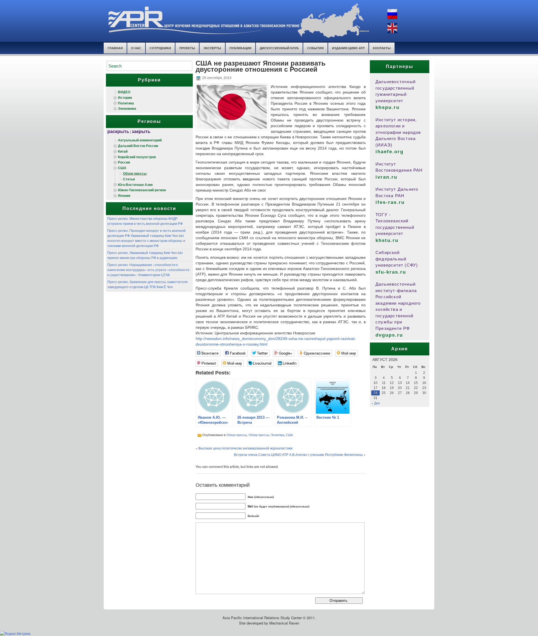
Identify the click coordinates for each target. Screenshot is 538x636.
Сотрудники (160, 48)
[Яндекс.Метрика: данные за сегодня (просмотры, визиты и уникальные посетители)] (15, 633)
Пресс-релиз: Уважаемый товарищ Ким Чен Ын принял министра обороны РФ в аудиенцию (145, 255)
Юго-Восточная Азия (135, 184)
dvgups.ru (389, 335)
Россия (124, 162)
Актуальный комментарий (140, 140)
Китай (122, 151)
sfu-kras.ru (390, 272)
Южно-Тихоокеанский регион (142, 189)
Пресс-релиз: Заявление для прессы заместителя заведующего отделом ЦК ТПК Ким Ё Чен (147, 284)
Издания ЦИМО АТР (348, 48)
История (125, 97)
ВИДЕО (124, 91)
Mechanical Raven (284, 623)
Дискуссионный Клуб (279, 48)
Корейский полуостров (137, 156)
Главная (115, 48)
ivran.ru (386, 177)
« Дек (375, 402)
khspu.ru (387, 107)
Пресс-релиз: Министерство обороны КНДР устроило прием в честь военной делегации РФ (145, 221)
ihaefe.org (389, 151)
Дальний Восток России (138, 145)
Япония (124, 195)
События (315, 48)
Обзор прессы (135, 173)
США (122, 167)
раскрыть (118, 131)
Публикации (240, 48)
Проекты (187, 48)
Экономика (127, 108)
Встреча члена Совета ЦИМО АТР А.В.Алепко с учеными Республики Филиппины (298, 454)
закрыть (141, 131)
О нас (136, 48)
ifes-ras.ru (390, 202)
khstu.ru (386, 240)
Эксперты (212, 48)
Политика (126, 103)
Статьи (129, 178)
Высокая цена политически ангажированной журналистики (245, 448)
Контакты (382, 48)
